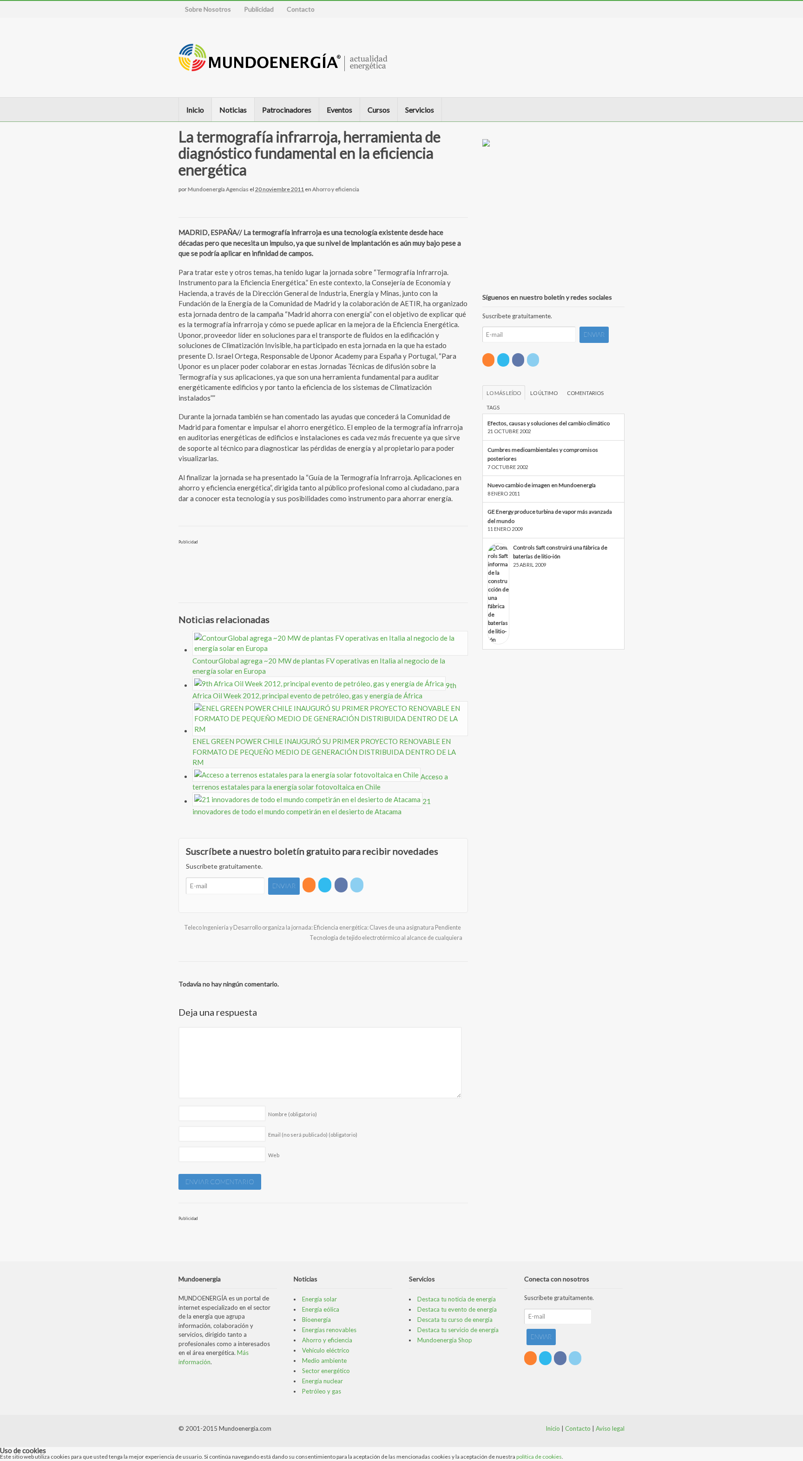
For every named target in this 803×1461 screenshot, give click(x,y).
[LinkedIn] (357, 885)
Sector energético (326, 1370)
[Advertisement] (575, 57)
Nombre (292, 1114)
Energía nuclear (322, 1381)
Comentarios (585, 393)
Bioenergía (316, 1319)
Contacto (301, 9)
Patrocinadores (286, 109)
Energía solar (319, 1299)
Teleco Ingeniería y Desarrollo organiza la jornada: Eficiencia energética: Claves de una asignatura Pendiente (322, 927)
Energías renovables (329, 1330)
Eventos (339, 109)
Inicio (195, 109)
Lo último (544, 393)
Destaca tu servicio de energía (458, 1330)
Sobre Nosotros (208, 9)
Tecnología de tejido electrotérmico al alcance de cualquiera (386, 937)
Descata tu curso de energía (455, 1319)
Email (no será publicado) (312, 1135)
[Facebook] (342, 885)
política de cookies (539, 1456)
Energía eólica (320, 1309)
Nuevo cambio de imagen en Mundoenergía (541, 485)
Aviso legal (610, 1428)
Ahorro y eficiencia (335, 189)
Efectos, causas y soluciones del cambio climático (548, 423)
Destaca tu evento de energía (457, 1309)
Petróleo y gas (321, 1391)
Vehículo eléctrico (325, 1350)
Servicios (419, 109)
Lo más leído (504, 393)
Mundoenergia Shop (444, 1340)
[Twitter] (325, 885)
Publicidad (259, 9)
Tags (493, 407)
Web (273, 1155)
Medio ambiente (324, 1360)
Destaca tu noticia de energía (456, 1299)
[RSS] (310, 885)
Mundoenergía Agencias (218, 189)
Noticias (233, 109)
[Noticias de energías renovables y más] (283, 67)
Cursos (379, 109)
